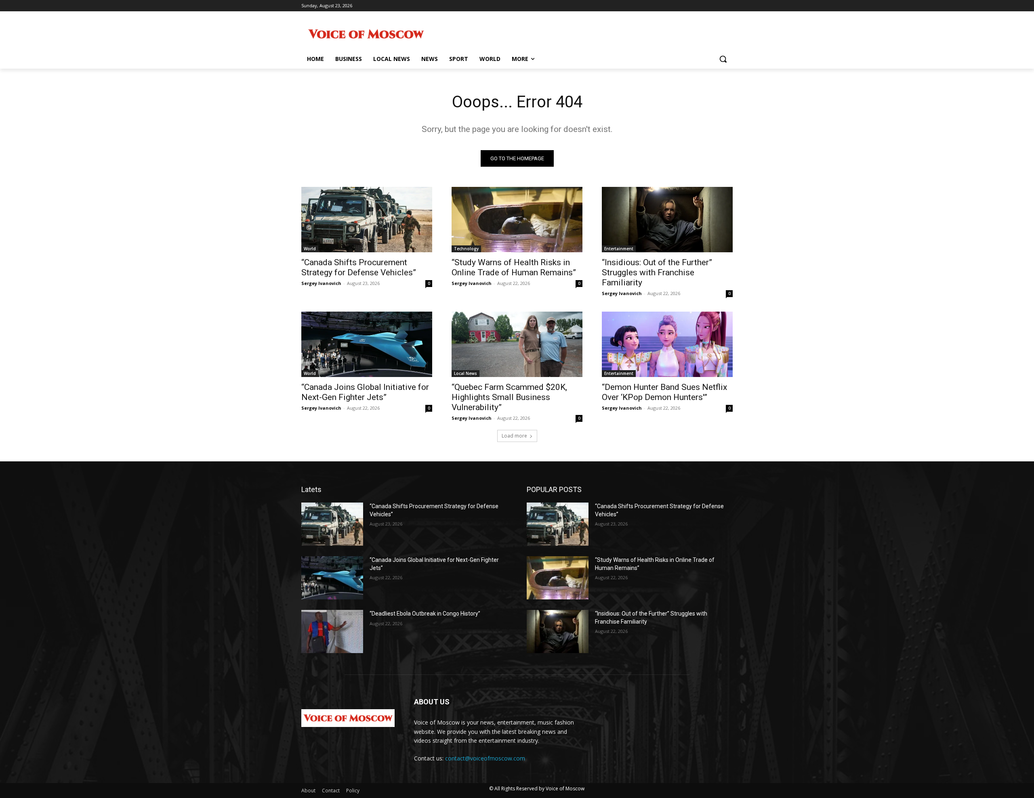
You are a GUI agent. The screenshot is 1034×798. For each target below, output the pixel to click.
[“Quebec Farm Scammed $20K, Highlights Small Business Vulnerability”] (517, 344)
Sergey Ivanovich (321, 283)
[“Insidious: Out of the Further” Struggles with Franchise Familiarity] (667, 219)
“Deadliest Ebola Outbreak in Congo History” (425, 613)
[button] (723, 59)
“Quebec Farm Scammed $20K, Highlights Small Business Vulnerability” (509, 397)
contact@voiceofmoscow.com (485, 758)
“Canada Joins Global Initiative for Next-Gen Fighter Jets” (365, 392)
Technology (466, 248)
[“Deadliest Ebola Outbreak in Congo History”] (332, 631)
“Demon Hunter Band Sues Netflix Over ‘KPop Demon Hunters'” (664, 392)
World (310, 248)
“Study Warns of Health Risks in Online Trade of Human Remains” (514, 267)
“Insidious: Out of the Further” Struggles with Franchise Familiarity (657, 272)
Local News (465, 373)
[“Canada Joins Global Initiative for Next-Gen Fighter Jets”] (366, 344)
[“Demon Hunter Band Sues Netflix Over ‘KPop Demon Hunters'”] (667, 344)
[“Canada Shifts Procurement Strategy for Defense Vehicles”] (366, 219)
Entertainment (618, 248)
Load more (514, 435)
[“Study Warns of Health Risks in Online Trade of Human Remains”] (517, 219)
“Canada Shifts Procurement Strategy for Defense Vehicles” (358, 267)
